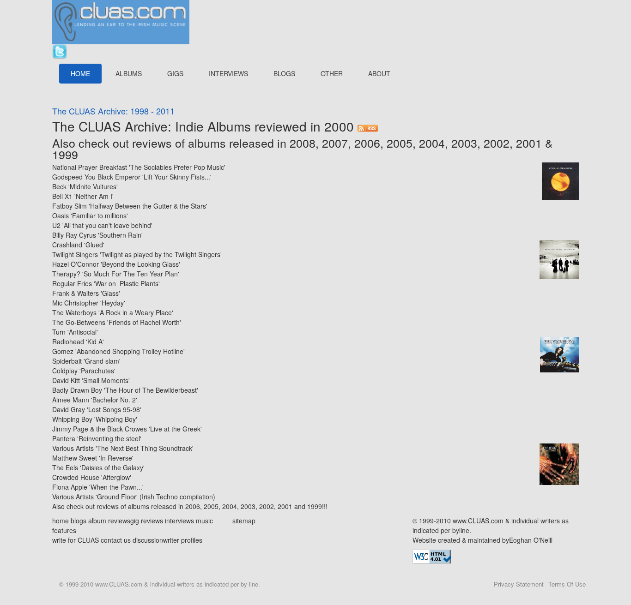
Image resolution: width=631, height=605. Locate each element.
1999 (65, 154)
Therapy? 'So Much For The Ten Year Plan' (115, 273)
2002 (497, 142)
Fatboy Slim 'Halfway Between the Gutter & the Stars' (129, 205)
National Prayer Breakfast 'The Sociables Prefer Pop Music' (138, 167)
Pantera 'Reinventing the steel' (96, 438)
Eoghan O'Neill (530, 540)
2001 (529, 142)
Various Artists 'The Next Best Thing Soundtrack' (123, 448)
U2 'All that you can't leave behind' (102, 225)
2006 (367, 142)
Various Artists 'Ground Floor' (95, 496)
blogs (78, 520)
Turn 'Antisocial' (75, 331)
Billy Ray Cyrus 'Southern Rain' (97, 235)
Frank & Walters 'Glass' (86, 293)
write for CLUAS (75, 540)
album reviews (109, 520)
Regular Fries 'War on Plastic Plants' (106, 283)
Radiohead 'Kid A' (78, 341)
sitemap (243, 520)
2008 (303, 142)
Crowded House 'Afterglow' (91, 477)
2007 (335, 142)
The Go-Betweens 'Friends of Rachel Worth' (116, 322)
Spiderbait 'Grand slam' (86, 360)
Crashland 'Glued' (78, 244)
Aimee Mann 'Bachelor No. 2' (94, 399)
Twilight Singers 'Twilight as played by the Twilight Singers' (137, 254)
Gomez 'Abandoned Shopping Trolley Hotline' (118, 351)
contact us (116, 540)
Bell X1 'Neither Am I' (83, 196)
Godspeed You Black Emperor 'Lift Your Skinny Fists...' (132, 176)
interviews (179, 520)
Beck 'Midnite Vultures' (85, 186)
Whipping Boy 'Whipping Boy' (94, 419)
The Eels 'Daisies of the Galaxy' (98, 467)
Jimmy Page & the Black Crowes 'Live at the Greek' (127, 428)
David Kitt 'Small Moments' (91, 380)
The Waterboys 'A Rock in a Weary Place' (112, 312)
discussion (148, 540)
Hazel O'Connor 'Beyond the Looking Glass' (116, 264)
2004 (432, 142)
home (60, 520)
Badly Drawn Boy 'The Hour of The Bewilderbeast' (125, 390)
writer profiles (182, 540)
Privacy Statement (519, 584)
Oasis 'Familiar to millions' (90, 215)
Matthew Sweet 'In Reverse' (92, 457)
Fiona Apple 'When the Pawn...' (98, 486)
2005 (400, 142)
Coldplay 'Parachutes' (83, 370)
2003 (464, 142)
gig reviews (146, 520)
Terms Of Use (567, 584)
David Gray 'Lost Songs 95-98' (96, 409)
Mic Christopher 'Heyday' (88, 302)
